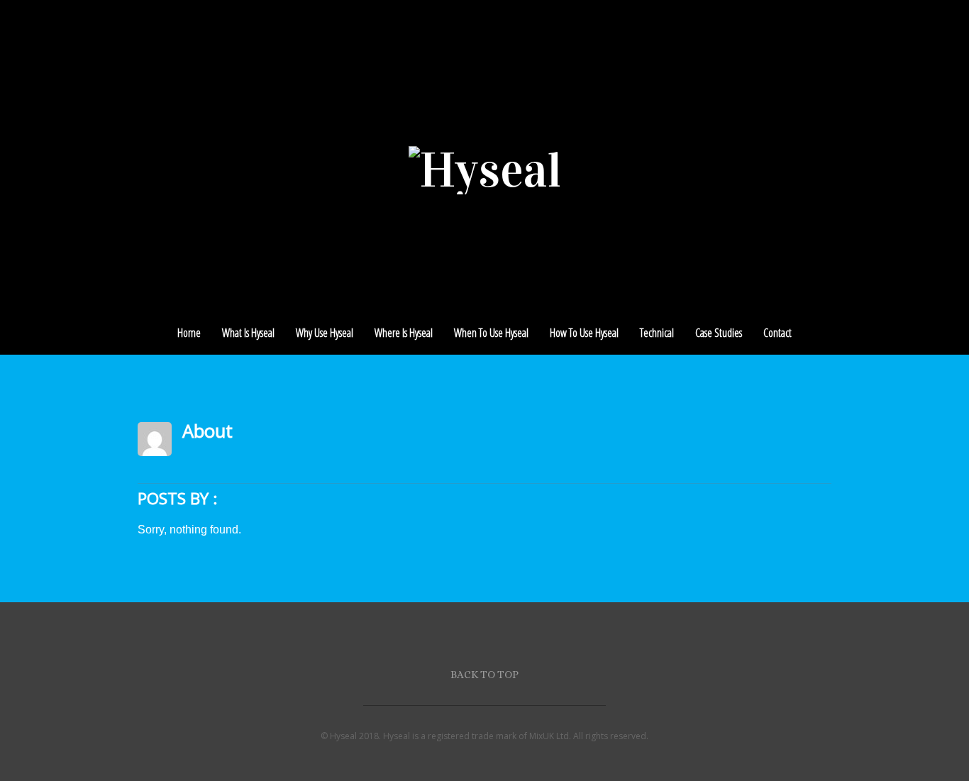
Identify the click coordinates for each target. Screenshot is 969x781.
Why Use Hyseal (324, 332)
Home (189, 332)
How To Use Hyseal (584, 332)
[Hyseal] (485, 170)
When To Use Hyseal (491, 332)
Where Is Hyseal (404, 332)
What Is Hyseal (248, 332)
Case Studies (718, 332)
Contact (777, 332)
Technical (657, 332)
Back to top (484, 674)
